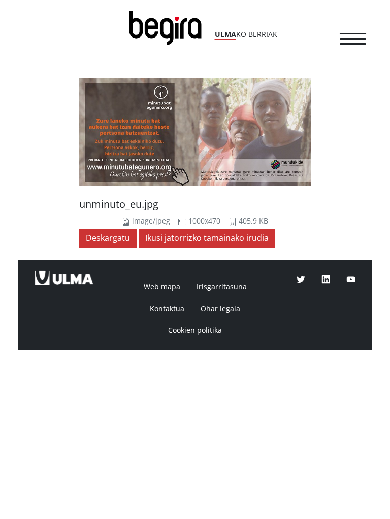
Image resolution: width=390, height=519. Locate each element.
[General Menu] (353, 40)
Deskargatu (108, 238)
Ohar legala (220, 309)
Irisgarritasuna (222, 287)
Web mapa (162, 287)
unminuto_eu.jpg (118, 204)
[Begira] (169, 27)
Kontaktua (167, 309)
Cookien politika (195, 330)
